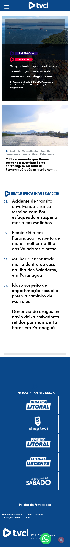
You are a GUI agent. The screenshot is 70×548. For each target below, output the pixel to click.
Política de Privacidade (35, 504)
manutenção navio (19, 85)
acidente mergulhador (24, 150)
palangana (47, 153)
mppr (35, 153)
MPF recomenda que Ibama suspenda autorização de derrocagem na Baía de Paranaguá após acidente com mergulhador (30, 164)
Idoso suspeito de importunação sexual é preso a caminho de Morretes (35, 293)
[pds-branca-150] (38, 481)
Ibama (26, 153)
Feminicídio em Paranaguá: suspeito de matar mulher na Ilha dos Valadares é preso (36, 240)
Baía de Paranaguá (43, 82)
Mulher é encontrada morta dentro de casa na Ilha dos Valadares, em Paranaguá (34, 267)
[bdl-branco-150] (38, 404)
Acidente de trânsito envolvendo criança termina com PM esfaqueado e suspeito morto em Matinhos (34, 211)
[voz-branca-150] (38, 442)
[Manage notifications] (61, 540)
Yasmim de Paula (21, 82)
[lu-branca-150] (38, 461)
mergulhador (36, 85)
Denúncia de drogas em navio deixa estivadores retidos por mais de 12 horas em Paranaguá (36, 319)
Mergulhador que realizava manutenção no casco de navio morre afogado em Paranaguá (33, 71)
